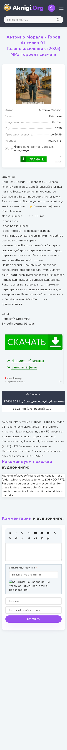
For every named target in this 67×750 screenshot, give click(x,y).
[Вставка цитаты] (35, 538)
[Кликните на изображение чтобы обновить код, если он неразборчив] (33, 586)
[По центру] (41, 533)
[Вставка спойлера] (48, 538)
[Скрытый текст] (29, 538)
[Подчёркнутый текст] (22, 533)
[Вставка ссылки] (10, 538)
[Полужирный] (10, 533)
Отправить (33, 619)
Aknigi (28, 8)
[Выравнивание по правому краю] (48, 533)
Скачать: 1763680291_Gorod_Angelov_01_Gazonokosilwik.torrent (34, 398)
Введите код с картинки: (22, 567)
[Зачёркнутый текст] (28, 533)
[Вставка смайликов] (55, 533)
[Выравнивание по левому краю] (35, 533)
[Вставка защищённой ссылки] (16, 538)
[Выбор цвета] (22, 538)
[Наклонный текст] (16, 533)
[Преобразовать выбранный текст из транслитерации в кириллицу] (41, 538)
